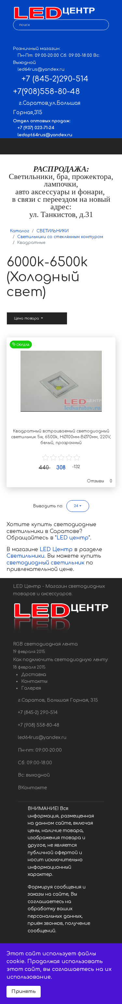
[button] (77, 506)
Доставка (33, 674)
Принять (23, 991)
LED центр (72, 538)
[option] (61, 381)
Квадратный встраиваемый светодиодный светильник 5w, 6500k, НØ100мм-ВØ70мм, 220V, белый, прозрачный (61, 437)
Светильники (25, 556)
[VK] (18, 39)
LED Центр (57, 549)
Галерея (31, 688)
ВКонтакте (32, 787)
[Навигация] (111, 146)
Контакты (34, 681)
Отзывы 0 (99, 481)
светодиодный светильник (45, 563)
